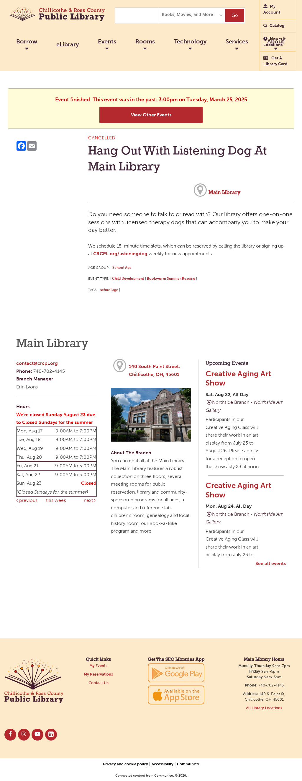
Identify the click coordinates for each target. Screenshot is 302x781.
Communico (188, 764)
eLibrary (67, 44)
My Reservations (98, 674)
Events (107, 41)
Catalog (277, 25)
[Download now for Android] (176, 672)
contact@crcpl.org (37, 363)
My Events (98, 665)
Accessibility (162, 764)
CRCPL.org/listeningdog (120, 253)
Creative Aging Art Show (238, 378)
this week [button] (56, 500)
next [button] (89, 500)
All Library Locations (264, 708)
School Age (122, 267)
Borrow (26, 41)
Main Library (224, 193)
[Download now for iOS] (176, 694)
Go (235, 15)
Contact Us (98, 683)
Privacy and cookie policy (125, 764)
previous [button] (27, 500)
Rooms (145, 41)
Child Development (128, 278)
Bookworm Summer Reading (171, 278)
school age (109, 289)
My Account (271, 9)
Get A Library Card (275, 61)
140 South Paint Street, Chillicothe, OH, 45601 (154, 370)
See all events (270, 563)
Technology (190, 41)
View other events (151, 115)
